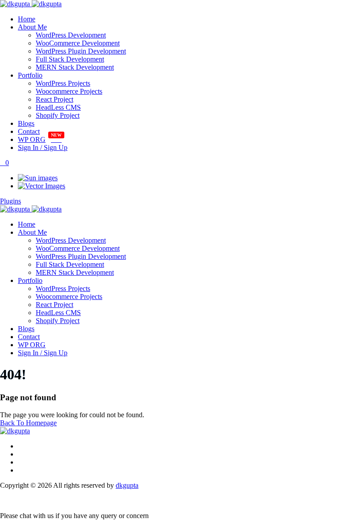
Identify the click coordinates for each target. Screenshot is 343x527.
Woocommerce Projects (69, 91)
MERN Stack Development (75, 67)
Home (26, 19)
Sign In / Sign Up (42, 147)
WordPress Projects (63, 83)
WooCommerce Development (78, 43)
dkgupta (127, 485)
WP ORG (32, 139)
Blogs (26, 123)
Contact (29, 131)
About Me (32, 27)
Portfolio (30, 75)
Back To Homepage (28, 423)
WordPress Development (71, 35)
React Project (54, 99)
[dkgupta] (31, 4)
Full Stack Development (70, 59)
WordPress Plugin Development (81, 51)
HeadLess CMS (58, 107)
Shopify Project (57, 115)
